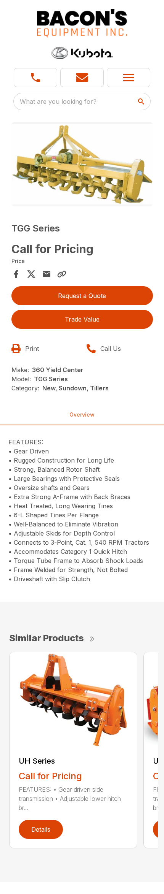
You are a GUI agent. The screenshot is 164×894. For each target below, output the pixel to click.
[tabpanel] (82, 165)
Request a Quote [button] (82, 296)
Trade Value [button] (82, 319)
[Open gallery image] (82, 164)
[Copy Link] (61, 274)
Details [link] (40, 829)
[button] (35, 77)
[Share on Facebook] (16, 274)
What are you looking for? (58, 101)
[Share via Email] (46, 274)
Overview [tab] (82, 414)
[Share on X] (31, 274)
